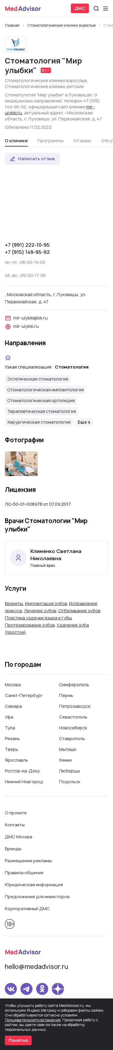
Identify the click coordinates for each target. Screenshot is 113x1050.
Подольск (69, 781)
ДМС (79, 8)
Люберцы (69, 771)
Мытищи (67, 749)
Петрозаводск (74, 706)
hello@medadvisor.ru (36, 967)
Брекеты (14, 603)
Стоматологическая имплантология (45, 390)
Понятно (18, 1040)
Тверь (11, 749)
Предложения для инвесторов (37, 896)
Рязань (12, 738)
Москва (13, 684)
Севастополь (73, 717)
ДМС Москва (18, 837)
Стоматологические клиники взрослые (46, 80)
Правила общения (24, 872)
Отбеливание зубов (79, 610)
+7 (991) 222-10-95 (27, 245)
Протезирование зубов (30, 625)
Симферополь (74, 684)
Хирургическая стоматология (39, 422)
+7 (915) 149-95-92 (27, 252)
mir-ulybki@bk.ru (30, 318)
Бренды (13, 848)
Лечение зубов (40, 610)
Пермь (66, 695)
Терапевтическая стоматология (41, 411)
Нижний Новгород (24, 781)
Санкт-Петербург (24, 695)
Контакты (15, 825)
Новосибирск (73, 728)
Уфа (9, 717)
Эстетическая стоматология (37, 379)
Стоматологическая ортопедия (41, 400)
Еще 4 (84, 422)
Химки (65, 760)
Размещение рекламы (28, 860)
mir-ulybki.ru (26, 326)
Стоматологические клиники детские (44, 86)
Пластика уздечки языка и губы (38, 618)
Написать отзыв (36, 158)
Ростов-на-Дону (22, 771)
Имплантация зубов (46, 603)
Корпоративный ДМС (27, 908)
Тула (10, 728)
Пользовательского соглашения (33, 1019)
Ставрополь (72, 738)
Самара (13, 706)
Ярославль (16, 760)
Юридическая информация (34, 884)
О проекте (16, 813)
